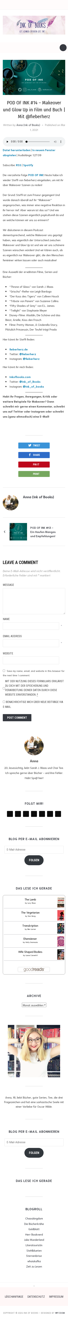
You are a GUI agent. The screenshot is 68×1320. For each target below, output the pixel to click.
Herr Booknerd (34, 1234)
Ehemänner (30, 938)
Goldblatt (34, 1229)
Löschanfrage (14, 1296)
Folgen (34, 860)
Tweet (36, 445)
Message (8, 585)
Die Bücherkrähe (34, 1223)
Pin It (36, 464)
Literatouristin (34, 1245)
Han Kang (32, 916)
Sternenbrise (34, 1255)
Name (6, 619)
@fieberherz (27, 354)
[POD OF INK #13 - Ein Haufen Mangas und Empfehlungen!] (18, 531)
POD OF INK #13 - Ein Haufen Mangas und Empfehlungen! (43, 532)
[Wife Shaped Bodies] (61, 955)
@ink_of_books (33, 386)
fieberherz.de (18, 349)
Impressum (56, 1296)
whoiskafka (34, 1261)
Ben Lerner (31, 929)
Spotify (28, 165)
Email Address (12, 636)
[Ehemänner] (61, 942)
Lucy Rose (32, 903)
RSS (18, 165)
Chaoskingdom (34, 1218)
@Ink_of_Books (29, 381)
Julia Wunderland (34, 1239)
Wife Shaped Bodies (30, 951)
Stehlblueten (34, 1250)
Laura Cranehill (32, 955)
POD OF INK (35, 175)
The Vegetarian (30, 912)
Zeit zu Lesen (34, 1266)
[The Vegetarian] (61, 916)
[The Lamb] (61, 903)
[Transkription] (61, 929)
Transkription (30, 925)
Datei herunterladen (16, 150)
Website (8, 653)
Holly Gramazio (31, 942)
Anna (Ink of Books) (28, 125)
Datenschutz (36, 1296)
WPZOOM (60, 1313)
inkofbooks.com (20, 377)
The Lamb (30, 899)
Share (36, 455)
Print (36, 474)
